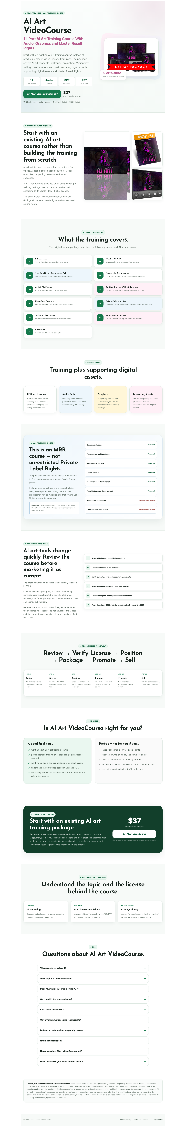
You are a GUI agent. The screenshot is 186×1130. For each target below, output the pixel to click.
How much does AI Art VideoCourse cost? (61, 1051)
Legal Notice (158, 1120)
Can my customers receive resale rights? (60, 1020)
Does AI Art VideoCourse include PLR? (59, 989)
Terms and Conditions (141, 1120)
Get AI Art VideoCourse (134, 834)
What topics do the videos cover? (57, 978)
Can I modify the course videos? (56, 999)
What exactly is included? (53, 968)
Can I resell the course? (52, 1009)
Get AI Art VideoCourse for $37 (42, 94)
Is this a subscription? (51, 1040)
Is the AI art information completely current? (62, 1030)
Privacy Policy (125, 1120)
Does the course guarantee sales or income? (62, 1061)
